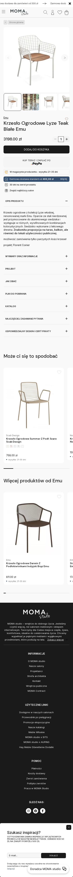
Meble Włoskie (37, 732)
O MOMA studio (36, 661)
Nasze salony (36, 666)
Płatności (37, 768)
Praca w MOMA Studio (36, 788)
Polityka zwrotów (36, 783)
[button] (64, 57)
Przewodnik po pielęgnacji (36, 717)
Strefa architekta (36, 676)
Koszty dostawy (36, 773)
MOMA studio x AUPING (36, 742)
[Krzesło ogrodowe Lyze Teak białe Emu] (36, 60)
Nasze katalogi (36, 727)
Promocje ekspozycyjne (36, 722)
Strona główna (16, 22)
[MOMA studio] (19, 12)
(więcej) (11, 868)
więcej (63, 179)
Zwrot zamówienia (36, 778)
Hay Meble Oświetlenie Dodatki (36, 747)
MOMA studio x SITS (36, 737)
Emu (6, 117)
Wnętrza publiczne (36, 685)
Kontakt (36, 681)
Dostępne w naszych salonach (36, 712)
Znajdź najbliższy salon (22, 190)
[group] (34, 415)
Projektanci (36, 671)
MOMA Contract (36, 690)
